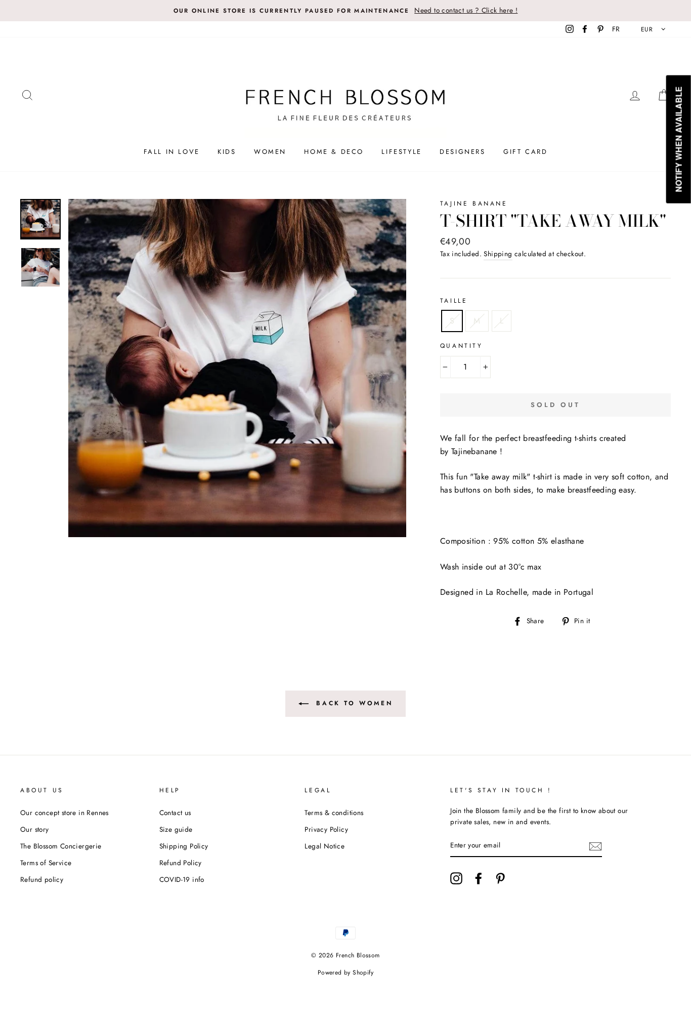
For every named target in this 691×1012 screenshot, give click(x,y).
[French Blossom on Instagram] (456, 878)
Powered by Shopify (345, 972)
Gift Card (525, 151)
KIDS (227, 151)
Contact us (175, 812)
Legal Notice (324, 846)
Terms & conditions (334, 812)
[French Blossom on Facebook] (478, 878)
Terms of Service (45, 863)
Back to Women (353, 702)
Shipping (498, 254)
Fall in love (172, 151)
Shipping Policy (183, 846)
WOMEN (270, 151)
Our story (34, 829)
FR (616, 29)
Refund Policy (180, 863)
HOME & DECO (334, 151)
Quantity (461, 345)
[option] (345, 10)
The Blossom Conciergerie (61, 846)
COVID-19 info (181, 879)
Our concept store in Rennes (64, 812)
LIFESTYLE (401, 151)
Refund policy (41, 879)
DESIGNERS (462, 151)
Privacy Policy (326, 829)
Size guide (176, 829)
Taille (454, 300)
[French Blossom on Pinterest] (500, 878)
